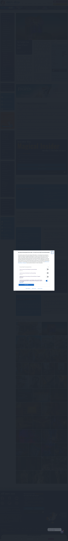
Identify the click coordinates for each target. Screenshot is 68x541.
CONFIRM (26, 284)
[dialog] (34, 270)
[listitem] (34, 267)
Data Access (34, 288)
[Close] (52, 252)
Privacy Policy (40, 288)
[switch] (47, 269)
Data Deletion (28, 288)
